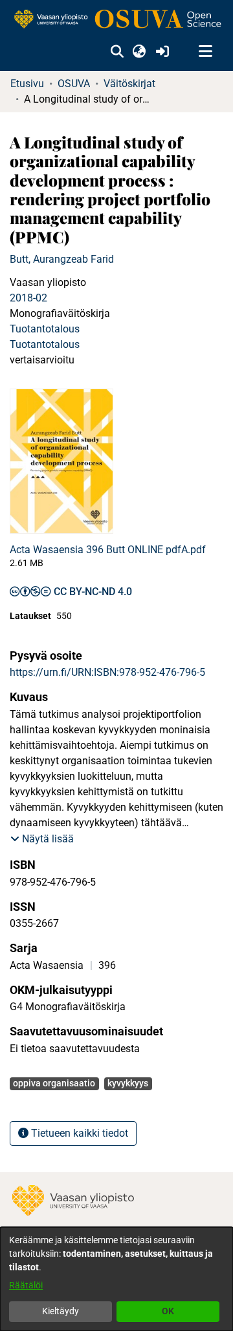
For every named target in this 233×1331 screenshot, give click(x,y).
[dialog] (116, 1279)
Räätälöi (26, 1285)
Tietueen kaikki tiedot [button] (78, 1133)
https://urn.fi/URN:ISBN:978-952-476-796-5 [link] (107, 672)
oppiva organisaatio (54, 1083)
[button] (117, 51)
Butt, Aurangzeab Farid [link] (62, 259)
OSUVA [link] (74, 83)
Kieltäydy (60, 1311)
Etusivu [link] (27, 83)
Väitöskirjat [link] (129, 83)
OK (168, 1311)
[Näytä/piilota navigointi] (205, 51)
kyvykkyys (127, 1083)
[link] (116, 19)
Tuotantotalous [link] (45, 329)
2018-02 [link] (28, 298)
